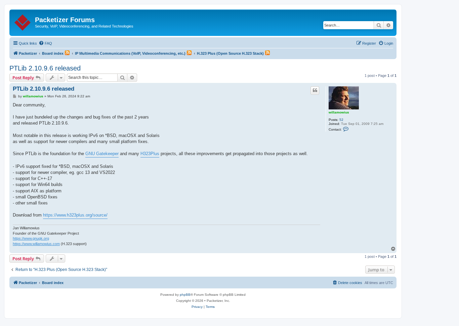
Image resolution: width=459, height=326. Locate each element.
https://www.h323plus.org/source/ (75, 215)
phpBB (185, 294)
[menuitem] (45, 43)
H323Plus (149, 153)
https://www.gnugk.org (31, 238)
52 (341, 120)
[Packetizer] (23, 21)
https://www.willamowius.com (36, 244)
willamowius (339, 112)
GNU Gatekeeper (102, 153)
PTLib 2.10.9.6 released (45, 68)
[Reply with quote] (314, 90)
